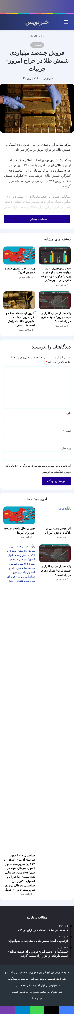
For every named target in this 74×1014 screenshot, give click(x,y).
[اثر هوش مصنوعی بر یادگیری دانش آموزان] (55, 515)
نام (68, 413)
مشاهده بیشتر (38, 219)
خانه (41, 36)
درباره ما (37, 998)
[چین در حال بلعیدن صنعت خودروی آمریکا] (19, 255)
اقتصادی (32, 36)
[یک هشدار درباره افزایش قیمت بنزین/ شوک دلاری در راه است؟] (55, 300)
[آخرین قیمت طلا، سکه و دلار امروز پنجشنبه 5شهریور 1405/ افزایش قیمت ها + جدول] (19, 300)
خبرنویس (48, 78)
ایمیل (66, 430)
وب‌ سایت (65, 448)
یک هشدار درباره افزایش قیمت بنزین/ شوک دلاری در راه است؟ (56, 317)
